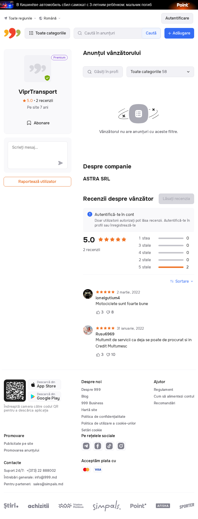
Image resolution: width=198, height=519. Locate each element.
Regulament (163, 390)
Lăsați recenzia (176, 198)
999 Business (92, 403)
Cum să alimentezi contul (174, 396)
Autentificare (177, 18)
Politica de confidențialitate (103, 417)
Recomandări (164, 403)
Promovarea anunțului (21, 450)
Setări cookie (91, 430)
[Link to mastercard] (86, 469)
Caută (151, 33)
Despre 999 (91, 390)
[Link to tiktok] (109, 446)
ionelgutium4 (108, 298)
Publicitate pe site (18, 444)
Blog (85, 396)
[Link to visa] (98, 469)
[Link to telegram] (86, 446)
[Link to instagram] (121, 446)
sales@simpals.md (48, 484)
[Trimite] (60, 163)
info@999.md (46, 477)
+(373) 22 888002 (41, 470)
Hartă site (89, 410)
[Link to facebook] (98, 446)
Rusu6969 (105, 334)
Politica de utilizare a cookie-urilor (108, 423)
